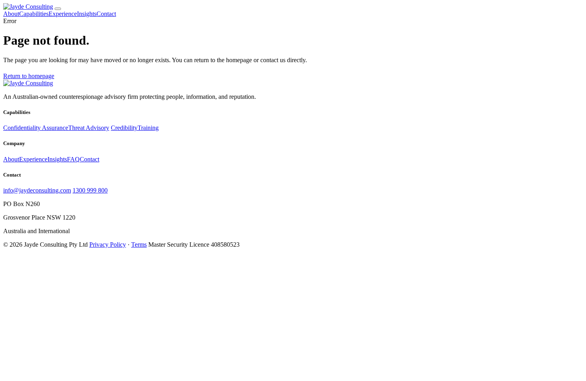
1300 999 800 (90, 190)
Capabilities (34, 13)
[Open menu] (58, 9)
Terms (139, 244)
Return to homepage (28, 76)
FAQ (73, 159)
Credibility (124, 127)
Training (148, 127)
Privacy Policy (107, 244)
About (11, 13)
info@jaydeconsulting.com (37, 190)
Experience (63, 13)
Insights (86, 13)
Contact (106, 13)
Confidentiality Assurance (35, 127)
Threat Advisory (88, 127)
